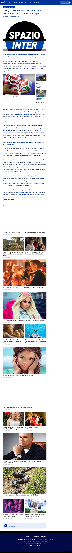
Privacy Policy (36, 536)
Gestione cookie (68, 551)
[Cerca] (69, 2)
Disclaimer (44, 536)
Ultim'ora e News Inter (9, 7)
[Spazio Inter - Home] (3, 2)
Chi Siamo (28, 536)
